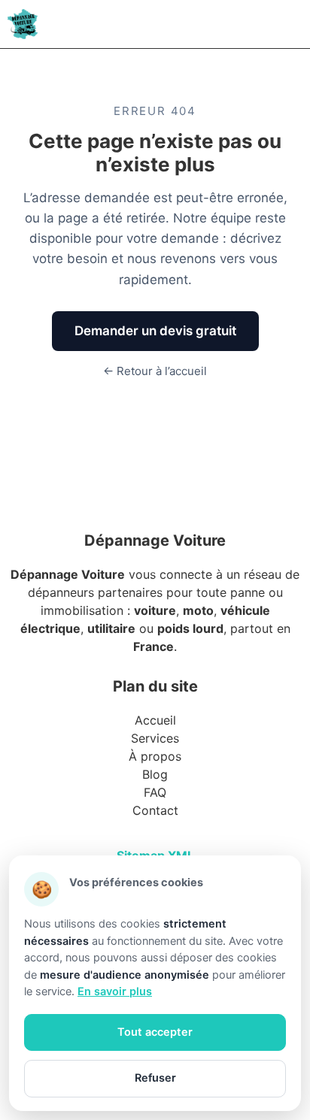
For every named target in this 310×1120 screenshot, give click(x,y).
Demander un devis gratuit (155, 330)
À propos (155, 756)
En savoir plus (115, 991)
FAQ (155, 792)
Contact (155, 810)
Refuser (155, 1078)
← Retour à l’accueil (155, 371)
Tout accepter (155, 1032)
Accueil (155, 720)
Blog (155, 774)
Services (155, 738)
